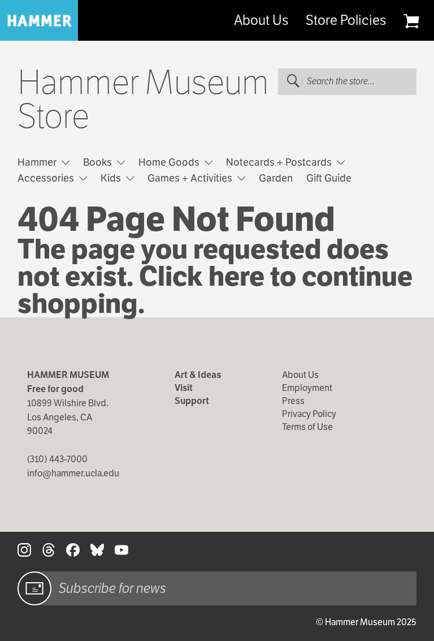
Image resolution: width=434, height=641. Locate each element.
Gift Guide (328, 177)
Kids (112, 177)
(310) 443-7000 (57, 459)
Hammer (38, 162)
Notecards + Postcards (280, 162)
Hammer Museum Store (143, 99)
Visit (184, 388)
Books (98, 162)
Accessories (47, 177)
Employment (307, 388)
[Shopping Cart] (411, 21)
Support (192, 401)
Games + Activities (191, 177)
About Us (261, 20)
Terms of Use (307, 427)
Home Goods (170, 162)
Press (293, 401)
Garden (276, 177)
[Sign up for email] (34, 588)
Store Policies (346, 20)
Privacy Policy (309, 414)
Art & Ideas (198, 375)
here (236, 276)
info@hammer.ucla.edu (73, 473)
